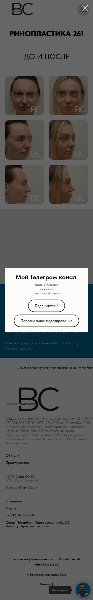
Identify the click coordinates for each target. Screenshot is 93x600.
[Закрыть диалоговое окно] (85, 7)
